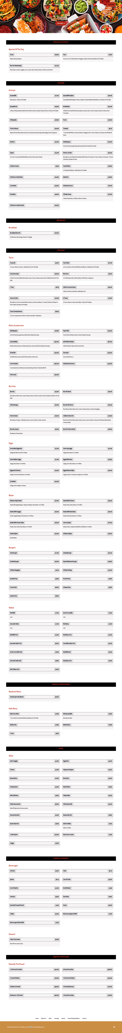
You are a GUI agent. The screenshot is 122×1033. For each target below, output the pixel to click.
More (68, 4)
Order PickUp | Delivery (74, 1018)
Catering (56, 4)
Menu (50, 4)
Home (45, 4)
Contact (84, 1018)
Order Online (60, 23)
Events (63, 1018)
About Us (43, 1018)
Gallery (63, 4)
